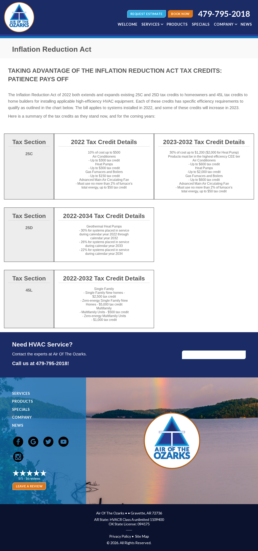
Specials (201, 24)
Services (150, 24)
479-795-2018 (51, 363)
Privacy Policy (120, 536)
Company (224, 24)
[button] (162, 24)
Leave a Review (29, 486)
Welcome (127, 24)
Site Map (142, 536)
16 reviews (32, 478)
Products (177, 24)
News (246, 24)
